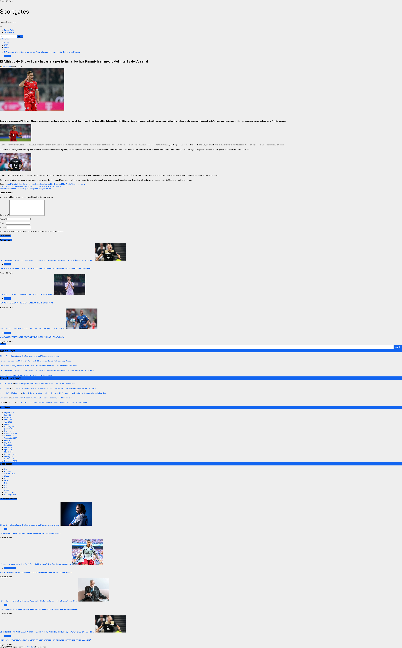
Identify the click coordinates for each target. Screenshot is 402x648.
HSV (5, 478)
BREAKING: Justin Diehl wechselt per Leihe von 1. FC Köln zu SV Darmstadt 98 (45, 384)
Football (7, 56)
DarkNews (31, 647)
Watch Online (5, 39)
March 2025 (8, 452)
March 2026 (8, 424)
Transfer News (10, 492)
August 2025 (9, 440)
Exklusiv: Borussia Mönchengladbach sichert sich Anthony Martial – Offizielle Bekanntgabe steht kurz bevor (54, 388)
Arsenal (8, 184)
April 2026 (8, 422)
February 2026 (9, 426)
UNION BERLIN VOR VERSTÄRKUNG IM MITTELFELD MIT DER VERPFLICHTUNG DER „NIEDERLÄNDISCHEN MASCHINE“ (47, 260)
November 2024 (10, 461)
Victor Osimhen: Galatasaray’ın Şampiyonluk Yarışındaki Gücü (26, 188)
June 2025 (8, 445)
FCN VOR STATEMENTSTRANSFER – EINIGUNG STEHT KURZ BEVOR (27, 294)
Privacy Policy (9, 30)
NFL (5, 485)
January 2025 (9, 456)
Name (3, 219)
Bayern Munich (29, 184)
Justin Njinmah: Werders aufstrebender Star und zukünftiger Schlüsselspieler (41, 398)
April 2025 (8, 449)
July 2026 (7, 415)
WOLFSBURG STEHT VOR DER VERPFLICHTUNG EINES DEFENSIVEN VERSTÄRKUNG (33, 329)
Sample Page (9, 32)
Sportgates (14, 11)
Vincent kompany (78, 184)
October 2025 (9, 436)
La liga (58, 184)
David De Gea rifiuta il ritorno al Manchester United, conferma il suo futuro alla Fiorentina (53, 402)
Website (3, 227)
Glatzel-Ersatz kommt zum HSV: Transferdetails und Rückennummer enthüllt (30, 356)
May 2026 (8, 419)
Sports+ (7, 490)
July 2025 (7, 442)
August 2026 (9, 413)
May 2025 (8, 447)
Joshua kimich (49, 184)
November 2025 (10, 433)
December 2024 (10, 459)
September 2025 (10, 438)
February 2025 (9, 454)
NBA (6, 483)
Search (3, 344)
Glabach (7, 476)
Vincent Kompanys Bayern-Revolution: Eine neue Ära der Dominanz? (30, 186)
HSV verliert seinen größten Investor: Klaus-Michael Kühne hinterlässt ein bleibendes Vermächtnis (38, 366)
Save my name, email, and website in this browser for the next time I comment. (33, 231)
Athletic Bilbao (16, 184)
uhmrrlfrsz (4, 398)
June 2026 (8, 417)
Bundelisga (39, 184)
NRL (6, 487)
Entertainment (10, 469)
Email (3, 223)
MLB (6, 481)
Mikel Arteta (66, 184)
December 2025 (10, 431)
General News (9, 474)
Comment (4, 215)
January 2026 (9, 429)
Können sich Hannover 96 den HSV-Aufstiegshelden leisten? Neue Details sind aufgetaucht (35, 361)
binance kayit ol (6, 384)
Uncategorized (10, 494)
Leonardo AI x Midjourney (10, 393)
